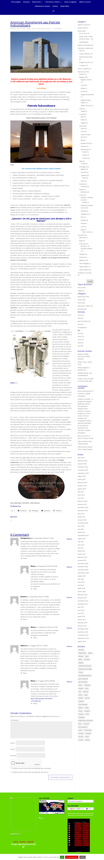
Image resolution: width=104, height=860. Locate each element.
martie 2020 (82, 591)
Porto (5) (81, 318)
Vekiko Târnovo (86, 106)
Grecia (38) (81, 303)
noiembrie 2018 (83, 632)
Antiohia (83, 211)
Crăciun (81, 672)
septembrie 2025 (83, 473)
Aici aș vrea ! (83, 33)
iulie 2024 (81, 492)
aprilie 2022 (81, 532)
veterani (87, 740)
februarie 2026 (82, 461)
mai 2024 (81, 498)
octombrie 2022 (83, 523)
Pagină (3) (81, 291)
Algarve (83, 169)
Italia (80, 161)
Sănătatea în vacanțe (42, 6)
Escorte (24, 597)
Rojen (80, 724)
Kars (80, 692)
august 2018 (82, 641)
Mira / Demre (86, 232)
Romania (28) (82, 309)
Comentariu (14, 720)
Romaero (86, 724)
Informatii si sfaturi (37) (85, 306)
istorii (86, 688)
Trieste (83, 164)
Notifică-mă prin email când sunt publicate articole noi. (31, 772)
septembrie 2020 (83, 573)
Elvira (14, 28)
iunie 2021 (81, 545)
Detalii (82, 857)
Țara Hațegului (84, 263)
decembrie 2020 (83, 563)
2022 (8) (80, 346)
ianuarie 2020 (82, 598)
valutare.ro (90, 808)
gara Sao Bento (83, 682)
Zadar (83, 120)
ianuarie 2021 (82, 560)
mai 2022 (81, 529)
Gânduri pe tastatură (84, 45)
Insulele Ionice (85, 143)
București (82, 244)
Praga (83, 111)
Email (12, 749)
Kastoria (83, 146)
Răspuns (69, 539)
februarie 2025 (82, 482)
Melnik (83, 88)
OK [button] (62, 857)
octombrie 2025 (83, 470)
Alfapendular (82, 653)
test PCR (81, 737)
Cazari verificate (84, 54)
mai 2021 (81, 548)
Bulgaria (82, 77)
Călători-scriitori (85, 2)
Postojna (84, 186)
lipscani (87, 698)
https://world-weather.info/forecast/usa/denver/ (80, 815)
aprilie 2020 (81, 588)
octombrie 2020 (83, 570)
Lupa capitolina (83, 704)
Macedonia (84, 149)
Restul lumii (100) (83, 297)
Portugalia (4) (82, 327)
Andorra (81, 74)
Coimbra (83, 172)
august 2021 (82, 538)
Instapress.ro (26, 538)
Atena (83, 128)
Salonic (84, 155)
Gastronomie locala (85, 57)
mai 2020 (81, 585)
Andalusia (84, 192)
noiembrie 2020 (83, 567)
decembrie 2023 (83, 507)
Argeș (81, 241)
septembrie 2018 (83, 638)
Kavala (84, 152)
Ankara (84, 202)
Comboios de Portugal (85, 669)
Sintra (84, 178)
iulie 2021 (81, 542)
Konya (83, 223)
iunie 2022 (81, 526)
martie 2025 (82, 479)
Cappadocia (84, 214)
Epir (82, 140)
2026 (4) (80, 333)
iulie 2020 (81, 579)
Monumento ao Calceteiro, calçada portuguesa (85, 393)
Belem (80, 659)
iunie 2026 (81, 458)
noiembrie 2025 (83, 467)
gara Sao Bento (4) (84, 321)
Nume (13, 743)
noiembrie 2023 (83, 510)
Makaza (81, 708)
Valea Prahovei (84, 270)
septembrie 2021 (83, 535)
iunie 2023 (81, 514)
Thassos (85, 158)
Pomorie (81, 714)
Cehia (81, 109)
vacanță (81, 740)
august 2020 (82, 576)
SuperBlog (82, 42)
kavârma (85, 692)
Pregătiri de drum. (85, 62)
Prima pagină (16, 2)
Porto (82, 181)
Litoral (83, 85)
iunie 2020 (81, 582)
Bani (80, 51)
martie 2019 (82, 619)
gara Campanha (83, 679)
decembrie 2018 (83, 629)
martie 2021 (82, 554)
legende (81, 698)
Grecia (81, 126)
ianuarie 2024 (82, 504)
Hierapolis (87, 685)
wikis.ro (24, 645)
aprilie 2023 (81, 517)
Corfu (82, 131)
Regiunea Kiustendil (87, 94)
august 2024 (82, 489)
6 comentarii (58, 28)
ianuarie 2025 (82, 486)
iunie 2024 (81, 495)
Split (82, 117)
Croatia (81, 114)
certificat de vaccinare (85, 666)
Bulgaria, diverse (86, 80)
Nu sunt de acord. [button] (71, 857)
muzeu (80, 711)
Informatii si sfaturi (52, 2)
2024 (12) (81, 340)
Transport (82, 65)
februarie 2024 (82, 501)
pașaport (87, 711)
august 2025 (82, 476)
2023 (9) (80, 343)
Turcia (81, 195)
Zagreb (83, 123)
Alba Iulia (82, 237)
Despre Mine (64, 6)
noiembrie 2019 (83, 604)
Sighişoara (82, 260)
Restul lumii (36, 2)
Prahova (82, 257)
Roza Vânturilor (83, 727)
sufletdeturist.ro (15, 834)
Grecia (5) (81, 315)
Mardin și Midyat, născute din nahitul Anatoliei (84, 356)
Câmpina (82, 254)
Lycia (82, 226)
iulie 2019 (81, 607)
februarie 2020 (82, 595)
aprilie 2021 (81, 551)
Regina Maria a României (86, 720)
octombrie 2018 (83, 635)
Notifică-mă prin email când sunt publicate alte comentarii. (32, 768)
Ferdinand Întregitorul (85, 675)
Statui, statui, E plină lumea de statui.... (39, 28)
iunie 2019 (81, 610)
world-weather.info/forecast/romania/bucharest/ (80, 813)
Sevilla (80, 730)
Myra (82, 230)
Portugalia (82, 167)
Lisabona (84, 175)
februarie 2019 (82, 623)
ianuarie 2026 (82, 464)
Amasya (81, 656)
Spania (81, 189)
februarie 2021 (82, 557)
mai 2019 (81, 613)
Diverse (55, 6)
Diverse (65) (82, 300)
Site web (13, 756)
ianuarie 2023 (82, 520)
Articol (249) (82, 287)
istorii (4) (80, 324)
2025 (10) (81, 336)
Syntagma (88, 733)
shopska (81, 733)
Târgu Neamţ (83, 267)
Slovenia (82, 184)
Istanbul (83, 220)
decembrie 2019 (83, 601)
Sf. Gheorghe (88, 730)
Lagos (86, 695)
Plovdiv (83, 91)
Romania (26, 2)
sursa (12, 165)
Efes (82, 217)
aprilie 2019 (81, 616)
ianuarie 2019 (82, 626)
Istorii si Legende (70, 2)
